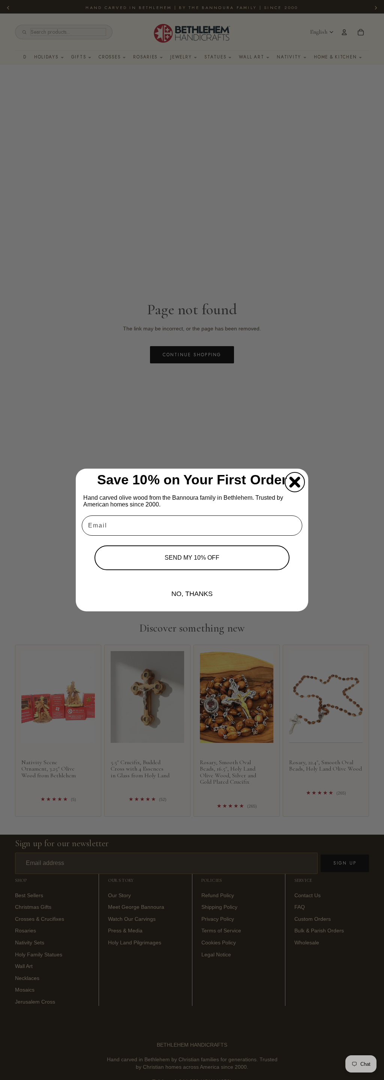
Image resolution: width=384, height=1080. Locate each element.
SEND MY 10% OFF (192, 557)
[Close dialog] (294, 482)
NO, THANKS (192, 594)
